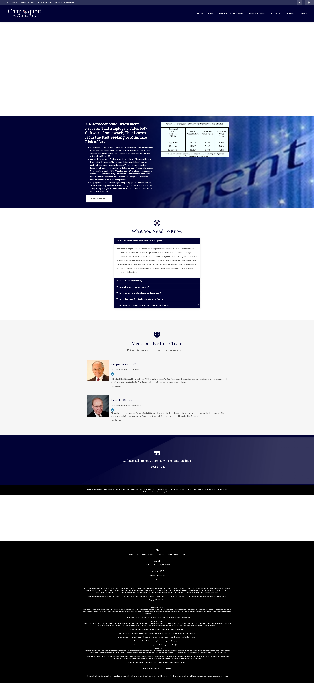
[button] (199, 13)
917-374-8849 (159, 554)
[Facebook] (299, 2)
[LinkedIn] (112, 374)
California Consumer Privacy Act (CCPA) (148, 596)
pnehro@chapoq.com (66, 2)
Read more (116, 386)
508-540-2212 (46, 2)
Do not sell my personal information (218, 596)
